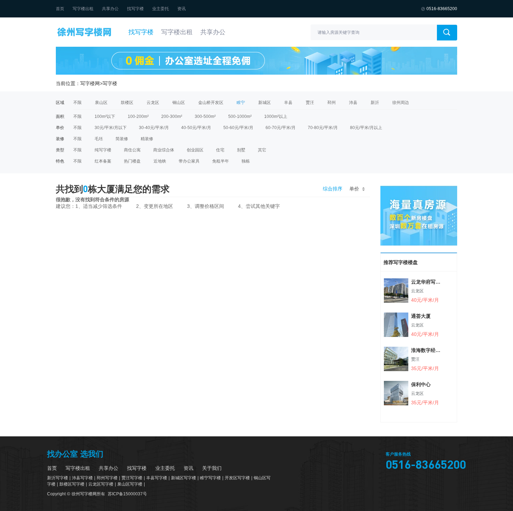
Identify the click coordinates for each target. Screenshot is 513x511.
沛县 (353, 102)
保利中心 (421, 384)
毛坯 (99, 138)
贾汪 (310, 102)
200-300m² (171, 116)
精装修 (147, 138)
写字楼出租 (83, 9)
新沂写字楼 (57, 477)
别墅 (241, 150)
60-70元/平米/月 (281, 127)
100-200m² (138, 116)
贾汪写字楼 (131, 477)
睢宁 (241, 102)
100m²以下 (105, 116)
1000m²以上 (275, 116)
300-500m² (205, 116)
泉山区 (101, 102)
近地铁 (160, 161)
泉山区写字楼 (129, 484)
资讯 (181, 9)
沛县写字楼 (82, 477)
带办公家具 (189, 161)
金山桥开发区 (210, 102)
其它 (262, 150)
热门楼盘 (132, 161)
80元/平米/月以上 (366, 127)
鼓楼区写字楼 (71, 484)
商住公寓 (132, 150)
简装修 (122, 138)
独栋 (245, 161)
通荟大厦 (421, 316)
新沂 (375, 102)
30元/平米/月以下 (111, 127)
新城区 (264, 102)
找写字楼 (135, 9)
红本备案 (103, 161)
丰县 (288, 102)
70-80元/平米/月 (323, 127)
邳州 (331, 102)
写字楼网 (90, 83)
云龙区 (153, 102)
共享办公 (110, 9)
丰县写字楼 (156, 477)
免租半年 (220, 161)
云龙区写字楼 (100, 484)
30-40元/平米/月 (154, 127)
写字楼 (110, 83)
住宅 (220, 150)
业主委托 (160, 9)
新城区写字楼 (183, 477)
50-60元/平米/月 (238, 127)
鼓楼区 (127, 102)
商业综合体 (163, 150)
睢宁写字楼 (210, 477)
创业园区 (195, 150)
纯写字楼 (103, 150)
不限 (77, 102)
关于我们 (212, 468)
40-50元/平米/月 (196, 127)
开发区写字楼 (237, 477)
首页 (60, 9)
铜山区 (178, 102)
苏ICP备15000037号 (127, 493)
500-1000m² (240, 116)
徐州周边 (400, 102)
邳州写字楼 (107, 477)
